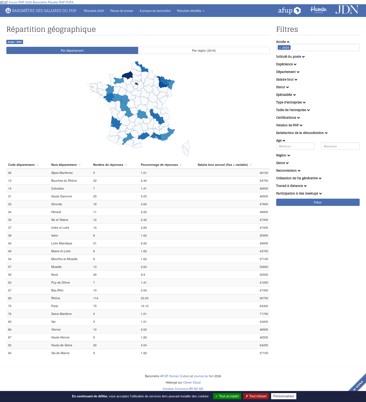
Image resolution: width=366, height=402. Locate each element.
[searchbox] (298, 47)
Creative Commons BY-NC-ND (183, 389)
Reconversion (287, 170)
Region (281, 155)
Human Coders (179, 376)
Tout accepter (228, 396)
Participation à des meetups (297, 193)
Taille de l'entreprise (291, 109)
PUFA (69, 2)
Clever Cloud (192, 382)
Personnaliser (283, 396)
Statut (281, 87)
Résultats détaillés (189, 10)
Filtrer (318, 202)
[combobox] (318, 47)
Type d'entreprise (289, 102)
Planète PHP (56, 2)
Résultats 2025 (94, 10)
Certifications (286, 117)
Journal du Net (204, 376)
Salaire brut (285, 79)
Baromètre (40, 2)
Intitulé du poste (289, 56)
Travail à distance (290, 185)
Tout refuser (257, 396)
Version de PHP (287, 125)
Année (281, 41)
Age (279, 140)
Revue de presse (121, 10)
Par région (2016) (204, 50)
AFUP (4, 2)
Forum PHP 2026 (20, 2)
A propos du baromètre (155, 10)
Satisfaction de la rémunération (300, 132)
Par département (72, 50)
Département (286, 71)
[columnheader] (28, 165)
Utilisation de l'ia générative (297, 178)
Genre (281, 162)
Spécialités (284, 94)
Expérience (285, 64)
